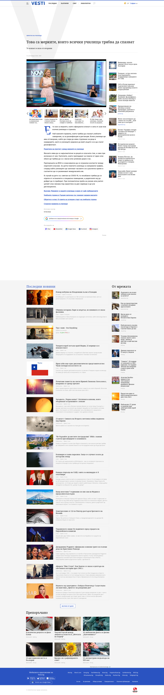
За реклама (86, 681)
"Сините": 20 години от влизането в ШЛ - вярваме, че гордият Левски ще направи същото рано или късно (128, 365)
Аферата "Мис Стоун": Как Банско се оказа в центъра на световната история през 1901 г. (80, 567)
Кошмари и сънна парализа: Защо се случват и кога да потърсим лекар (79, 455)
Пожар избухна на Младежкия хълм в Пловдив (76, 292)
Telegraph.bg (134, 675)
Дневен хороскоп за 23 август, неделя (128, 351)
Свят (74, 3)
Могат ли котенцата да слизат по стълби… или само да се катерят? (127, 120)
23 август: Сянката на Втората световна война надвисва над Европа (80, 420)
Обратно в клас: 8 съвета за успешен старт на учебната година (70, 199)
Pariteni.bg (116, 675)
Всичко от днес (68, 606)
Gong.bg (86, 672)
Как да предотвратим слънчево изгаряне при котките (129, 305)
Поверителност (109, 681)
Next (105, 117)
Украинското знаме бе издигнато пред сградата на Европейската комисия (77, 530)
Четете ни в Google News (43, 682)
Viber (48, 229)
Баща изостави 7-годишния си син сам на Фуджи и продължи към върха (78, 493)
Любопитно (86, 3)
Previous (27, 117)
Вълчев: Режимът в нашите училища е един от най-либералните (71, 191)
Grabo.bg (108, 675)
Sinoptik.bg (99, 675)
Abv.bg (70, 672)
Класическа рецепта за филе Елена (38, 633)
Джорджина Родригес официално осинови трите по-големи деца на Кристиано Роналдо (81, 548)
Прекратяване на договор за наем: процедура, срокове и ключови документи (126, 108)
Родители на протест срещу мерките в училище (64, 149)
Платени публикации (123, 681)
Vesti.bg (38, 3)
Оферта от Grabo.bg (61, 330)
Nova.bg (104, 672)
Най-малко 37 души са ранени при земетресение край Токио (128, 407)
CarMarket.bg (126, 672)
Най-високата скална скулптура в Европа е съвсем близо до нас (129, 327)
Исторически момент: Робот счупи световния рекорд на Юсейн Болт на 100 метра (128, 146)
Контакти (135, 681)
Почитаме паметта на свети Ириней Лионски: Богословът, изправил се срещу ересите (81, 382)
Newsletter (59, 229)
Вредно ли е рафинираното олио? (66, 659)
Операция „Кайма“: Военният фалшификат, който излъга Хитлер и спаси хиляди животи (127, 97)
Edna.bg (124, 675)
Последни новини (40, 286)
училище (48, 212)
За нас (78, 681)
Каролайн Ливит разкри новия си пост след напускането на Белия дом (127, 173)
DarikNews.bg (95, 672)
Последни (52, 3)
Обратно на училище (34, 35)
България (65, 3)
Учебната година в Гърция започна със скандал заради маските (70, 195)
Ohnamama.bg (88, 675)
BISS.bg (135, 672)
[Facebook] (138, 684)
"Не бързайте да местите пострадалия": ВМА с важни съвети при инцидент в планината (79, 437)
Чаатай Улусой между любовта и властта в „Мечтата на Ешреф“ (67, 634)
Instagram (95, 229)
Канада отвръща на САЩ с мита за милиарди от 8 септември (77, 473)
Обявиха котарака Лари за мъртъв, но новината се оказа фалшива (80, 311)
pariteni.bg (120, 113)
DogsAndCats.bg (115, 672)
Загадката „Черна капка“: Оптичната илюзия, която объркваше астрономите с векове (78, 400)
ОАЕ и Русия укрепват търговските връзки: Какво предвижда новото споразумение (127, 86)
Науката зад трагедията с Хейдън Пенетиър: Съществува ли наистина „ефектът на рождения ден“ (80, 586)
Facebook (84, 229)
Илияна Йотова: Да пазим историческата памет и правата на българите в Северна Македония (126, 160)
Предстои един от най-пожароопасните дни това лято (129, 395)
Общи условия (97, 681)
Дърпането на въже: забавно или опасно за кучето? (129, 294)
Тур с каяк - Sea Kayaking (66, 328)
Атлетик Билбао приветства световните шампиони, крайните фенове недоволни (127, 381)
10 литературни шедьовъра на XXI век (96, 659)
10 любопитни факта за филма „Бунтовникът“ (96, 633)
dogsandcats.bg (121, 124)
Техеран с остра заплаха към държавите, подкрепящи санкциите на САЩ (127, 76)
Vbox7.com (77, 672)
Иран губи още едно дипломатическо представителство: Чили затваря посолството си (80, 364)
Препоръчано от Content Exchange (99, 667)
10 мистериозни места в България (36, 659)
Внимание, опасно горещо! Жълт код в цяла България (127, 64)
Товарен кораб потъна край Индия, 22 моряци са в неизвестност (77, 347)
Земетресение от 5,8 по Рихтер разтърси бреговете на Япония (79, 512)
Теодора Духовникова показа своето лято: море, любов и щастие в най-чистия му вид (129, 339)
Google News (72, 229)
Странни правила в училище (56, 204)
